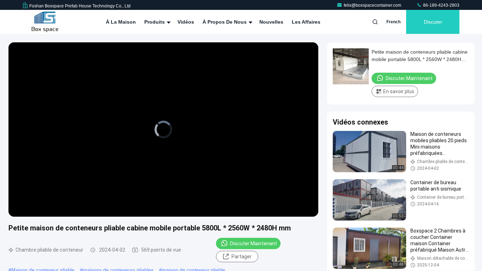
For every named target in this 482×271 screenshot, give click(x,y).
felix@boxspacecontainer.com (373, 5)
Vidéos (185, 22)
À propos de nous (225, 22)
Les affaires (306, 22)
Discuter (433, 22)
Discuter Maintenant (253, 243)
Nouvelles (271, 22)
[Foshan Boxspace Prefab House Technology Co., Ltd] (45, 22)
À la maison (121, 22)
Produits (155, 22)
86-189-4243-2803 (440, 5)
